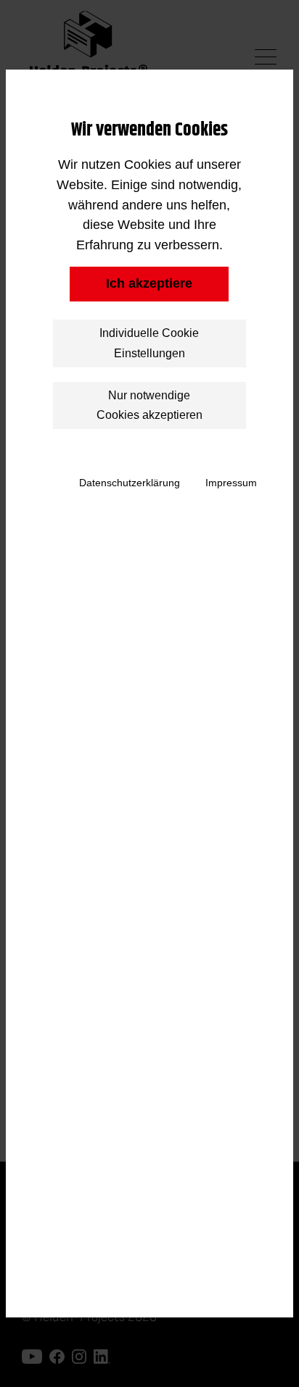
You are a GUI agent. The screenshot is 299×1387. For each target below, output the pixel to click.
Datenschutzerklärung (129, 482)
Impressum (231, 482)
